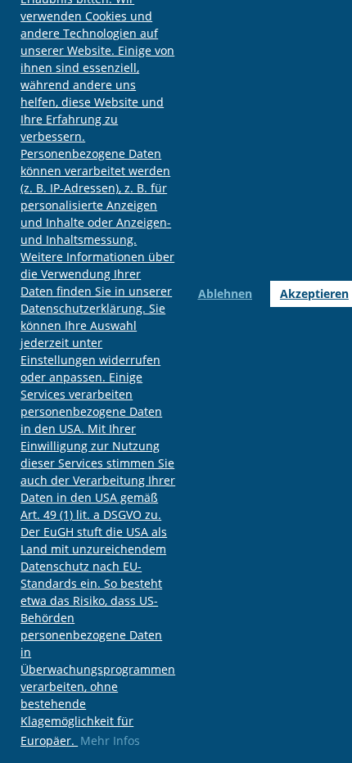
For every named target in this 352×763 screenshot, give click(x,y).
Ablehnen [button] (225, 293)
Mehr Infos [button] (110, 740)
